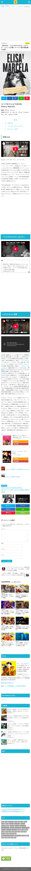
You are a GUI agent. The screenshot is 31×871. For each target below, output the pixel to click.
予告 (27, 829)
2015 (3, 821)
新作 (25, 831)
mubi (22, 821)
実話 (13, 831)
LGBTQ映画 (14, 487)
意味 (16, 831)
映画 (7, 833)
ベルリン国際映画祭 (16, 829)
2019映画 (5, 485)
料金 (22, 831)
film (18, 821)
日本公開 (3, 833)
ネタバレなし (18, 827)
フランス (3, 829)
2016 (6, 821)
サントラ (17, 825)
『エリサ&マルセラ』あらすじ (14, 126)
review (3, 823)
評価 (4, 492)
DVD (16, 821)
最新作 (27, 490)
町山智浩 (23, 835)
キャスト (12, 825)
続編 (2, 837)
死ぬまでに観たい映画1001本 (8, 835)
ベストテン (9, 829)
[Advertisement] (15, 24)
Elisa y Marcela (6, 487)
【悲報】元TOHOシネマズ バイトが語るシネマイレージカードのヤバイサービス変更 (18, 733)
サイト (2, 554)
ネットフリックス (25, 827)
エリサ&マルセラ (16, 490)
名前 (2, 543)
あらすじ (11, 823)
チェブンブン (22, 825)
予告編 (3, 831)
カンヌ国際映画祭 (5, 825)
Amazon (16, 441)
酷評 (15, 837)
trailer (7, 823)
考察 (6, 837)
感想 (23, 490)
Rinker (18, 438)
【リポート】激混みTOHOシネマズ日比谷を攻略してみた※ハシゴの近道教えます (18, 717)
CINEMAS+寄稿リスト (8, 682)
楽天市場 (16, 444)
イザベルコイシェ (6, 490)
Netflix (20, 487)
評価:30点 (9, 123)
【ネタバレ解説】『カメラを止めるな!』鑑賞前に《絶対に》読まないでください (18, 710)
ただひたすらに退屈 (11, 129)
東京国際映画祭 (13, 833)
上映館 (23, 829)
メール (3, 549)
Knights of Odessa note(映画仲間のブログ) (13, 809)
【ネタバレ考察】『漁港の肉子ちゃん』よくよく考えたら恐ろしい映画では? (18, 741)
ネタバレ (12, 827)
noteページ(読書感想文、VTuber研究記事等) (14, 686)
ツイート (3, 699)
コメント (3, 529)
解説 (9, 837)
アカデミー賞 (17, 823)
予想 (7, 831)
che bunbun (11, 821)
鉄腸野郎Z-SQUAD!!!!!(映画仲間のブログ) (13, 811)
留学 (27, 835)
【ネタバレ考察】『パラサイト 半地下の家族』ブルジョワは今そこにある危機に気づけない (18, 725)
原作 (10, 831)
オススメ (23, 823)
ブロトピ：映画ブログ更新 (12, 476)
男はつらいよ (17, 835)
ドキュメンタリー (5, 827)
